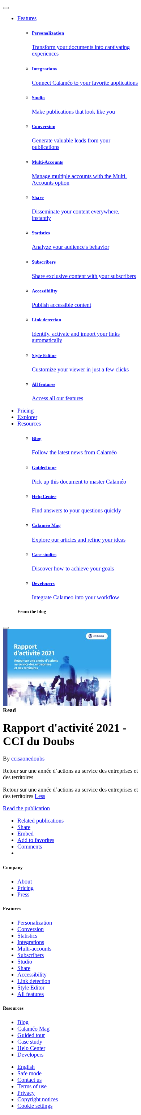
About (24, 881)
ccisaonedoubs (27, 758)
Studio (24, 961)
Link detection (33, 981)
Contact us (29, 1080)
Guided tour (31, 1035)
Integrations (30, 942)
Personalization (34, 923)
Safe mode (29, 1073)
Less (40, 796)
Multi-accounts (34, 949)
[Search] (6, 628)
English (26, 1067)
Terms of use (32, 1086)
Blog (23, 1022)
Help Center (31, 1048)
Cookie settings (34, 1106)
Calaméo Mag (33, 1029)
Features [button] (27, 18)
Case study (29, 1042)
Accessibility (32, 974)
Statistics (27, 936)
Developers (30, 1055)
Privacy (26, 1093)
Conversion (30, 929)
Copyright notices (37, 1099)
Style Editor (30, 987)
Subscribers (30, 955)
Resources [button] (29, 423)
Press (23, 894)
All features (30, 994)
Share (23, 968)
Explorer (27, 417)
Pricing (25, 410)
